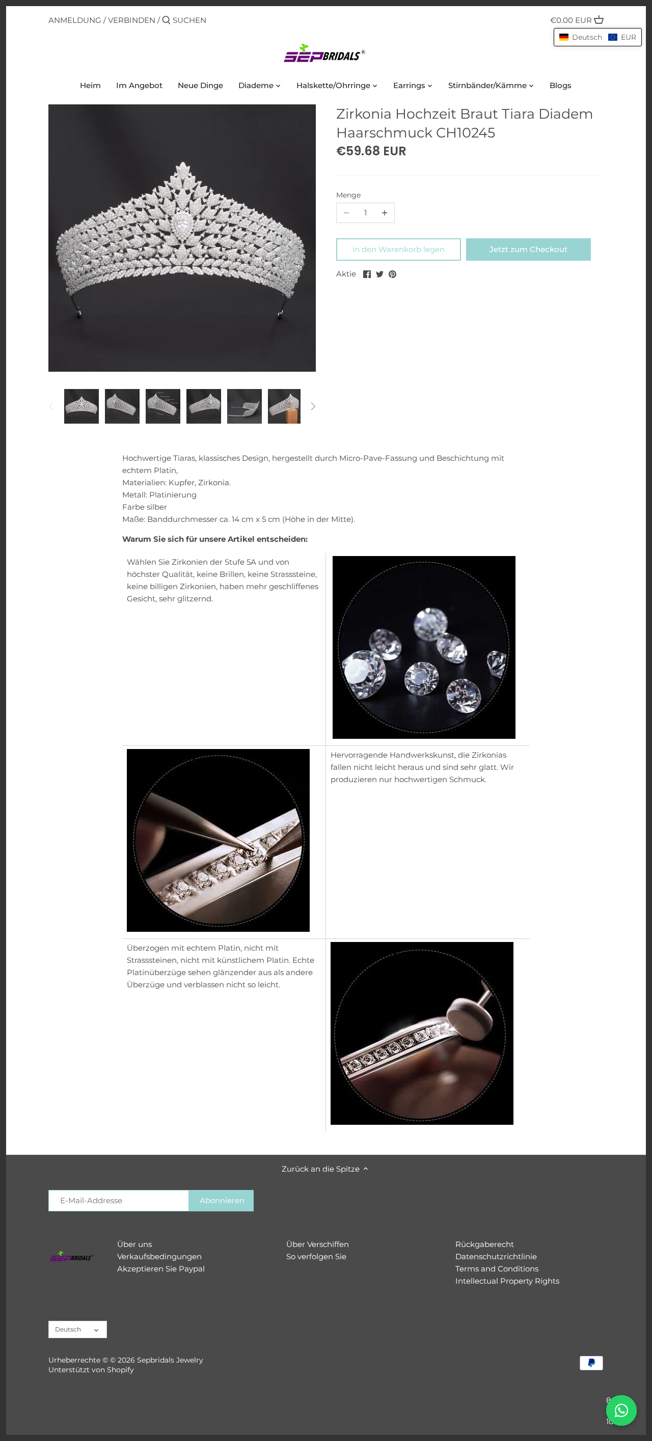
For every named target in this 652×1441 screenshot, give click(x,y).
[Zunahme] (384, 213)
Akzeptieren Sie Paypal (161, 1268)
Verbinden (131, 20)
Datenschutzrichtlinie (496, 1256)
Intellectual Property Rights (507, 1281)
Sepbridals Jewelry (170, 1360)
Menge (348, 195)
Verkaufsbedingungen (159, 1256)
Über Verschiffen (317, 1244)
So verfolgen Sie (316, 1256)
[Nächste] (313, 406)
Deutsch (68, 1329)
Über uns (134, 1244)
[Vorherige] (51, 406)
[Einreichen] (166, 20)
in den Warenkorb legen (398, 249)
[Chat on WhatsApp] (621, 1410)
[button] (597, 37)
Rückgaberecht (484, 1244)
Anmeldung (74, 20)
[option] (81, 406)
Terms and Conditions (496, 1268)
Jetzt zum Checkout (528, 249)
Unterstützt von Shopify (91, 1370)
